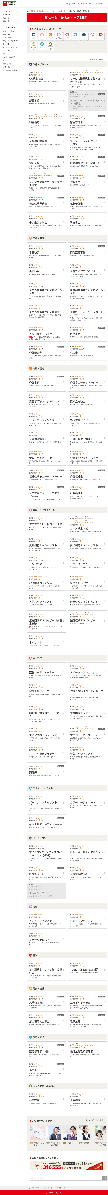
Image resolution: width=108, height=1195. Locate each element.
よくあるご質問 (34, 1188)
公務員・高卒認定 (9, 57)
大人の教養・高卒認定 (11, 70)
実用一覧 (6, 18)
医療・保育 (7, 34)
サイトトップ (61, 1188)
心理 (4, 54)
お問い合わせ (48, 1188)
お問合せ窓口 (100, 4)
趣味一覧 (6, 21)
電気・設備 (7, 64)
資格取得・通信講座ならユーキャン (41, 11)
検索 (104, 1178)
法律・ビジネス (8, 31)
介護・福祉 (7, 37)
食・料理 (6, 44)
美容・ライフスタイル (11, 41)
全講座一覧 (61, 11)
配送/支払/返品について (86, 4)
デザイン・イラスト (10, 47)
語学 (4, 60)
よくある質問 (70, 4)
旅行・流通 (7, 67)
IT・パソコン (7, 51)
